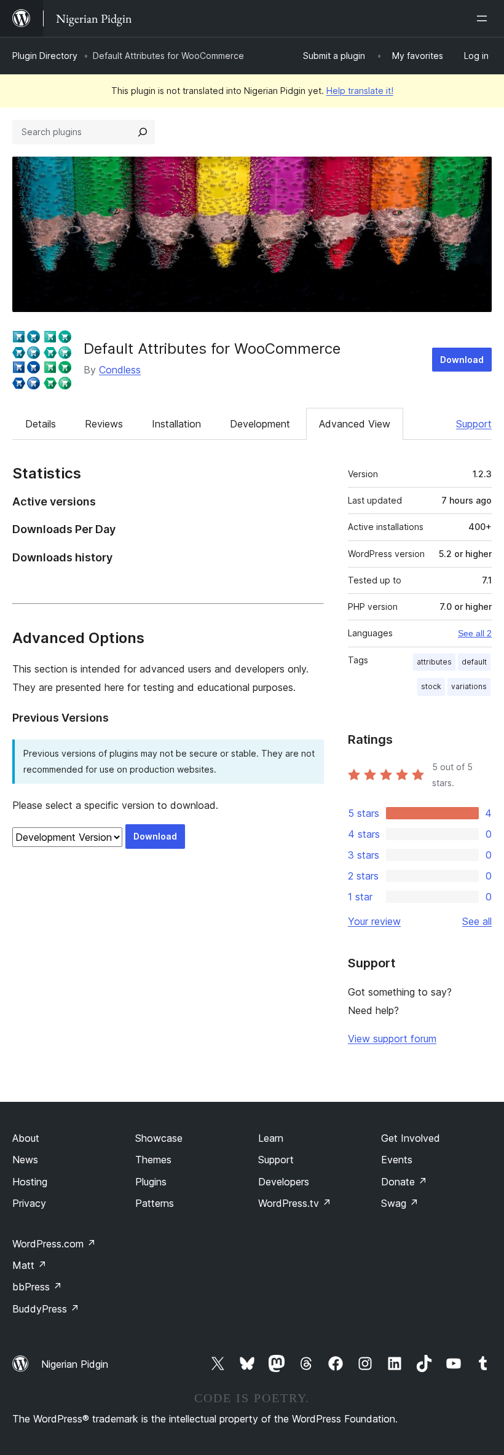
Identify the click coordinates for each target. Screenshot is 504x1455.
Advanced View (354, 424)
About (25, 1138)
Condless (120, 370)
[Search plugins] (142, 132)
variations (469, 686)
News (25, 1159)
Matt (29, 1265)
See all (477, 921)
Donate (404, 1182)
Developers (283, 1182)
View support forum (392, 1038)
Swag (400, 1203)
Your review (374, 921)
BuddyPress (45, 1309)
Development (260, 424)
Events (396, 1159)
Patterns (154, 1203)
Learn (270, 1138)
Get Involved (410, 1138)
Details (40, 424)
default (474, 661)
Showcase (159, 1138)
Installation (176, 424)
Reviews (104, 424)
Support (474, 424)
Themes (153, 1159)
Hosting (29, 1182)
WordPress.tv (294, 1203)
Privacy (29, 1203)
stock (431, 686)
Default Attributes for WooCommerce (212, 348)
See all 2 (475, 633)
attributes (434, 661)
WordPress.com (54, 1244)
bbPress (37, 1287)
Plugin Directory (44, 55)
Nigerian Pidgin (74, 1364)
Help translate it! (359, 90)
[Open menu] (484, 18)
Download (462, 359)
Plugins (151, 1182)
